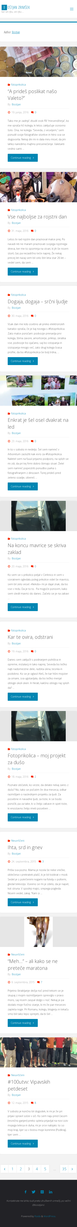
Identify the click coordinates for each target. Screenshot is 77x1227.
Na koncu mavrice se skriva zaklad (37, 548)
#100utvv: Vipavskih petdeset (29, 1085)
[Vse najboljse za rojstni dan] (38, 187)
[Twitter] (34, 1192)
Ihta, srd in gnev (25, 847)
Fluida (37, 1216)
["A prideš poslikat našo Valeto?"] (38, 62)
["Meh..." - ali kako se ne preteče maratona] (38, 932)
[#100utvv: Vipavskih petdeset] (38, 1052)
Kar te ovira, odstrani (30, 637)
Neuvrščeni (17, 840)
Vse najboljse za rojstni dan (37, 216)
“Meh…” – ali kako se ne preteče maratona (33, 964)
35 (64, 1168)
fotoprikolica (18, 84)
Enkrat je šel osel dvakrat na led (38, 423)
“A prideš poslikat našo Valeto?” (32, 94)
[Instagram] (42, 1192)
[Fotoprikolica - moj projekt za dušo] (38, 726)
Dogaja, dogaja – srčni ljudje (38, 301)
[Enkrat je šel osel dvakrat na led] (38, 391)
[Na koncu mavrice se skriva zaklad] (38, 516)
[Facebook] (25, 1192)
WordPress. (50, 1216)
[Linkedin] (50, 1192)
